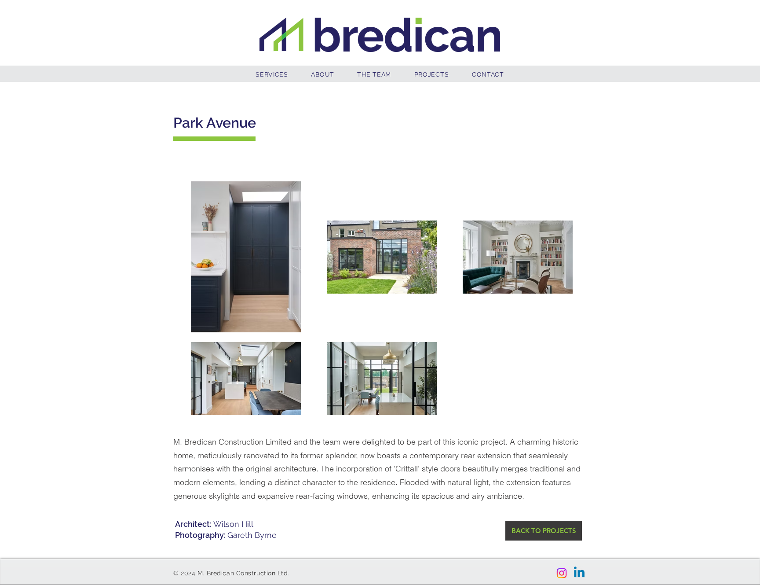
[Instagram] (561, 573)
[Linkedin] (579, 573)
